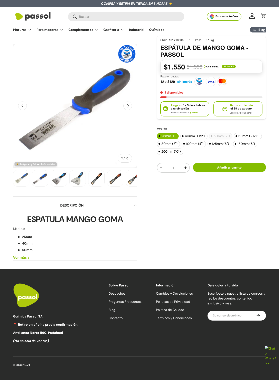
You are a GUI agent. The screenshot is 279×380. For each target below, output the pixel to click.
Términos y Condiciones (174, 318)
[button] (263, 15)
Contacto (116, 318)
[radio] (168, 136)
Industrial (136, 30)
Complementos (80, 30)
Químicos (156, 30)
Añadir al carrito (229, 167)
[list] (75, 106)
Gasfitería (111, 30)
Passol (26, 365)
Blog (112, 310)
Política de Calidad (170, 310)
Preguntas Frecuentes (125, 302)
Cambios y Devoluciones (174, 293)
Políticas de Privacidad (173, 302)
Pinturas (20, 30)
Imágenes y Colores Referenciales (37, 164)
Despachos (117, 293)
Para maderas (47, 30)
